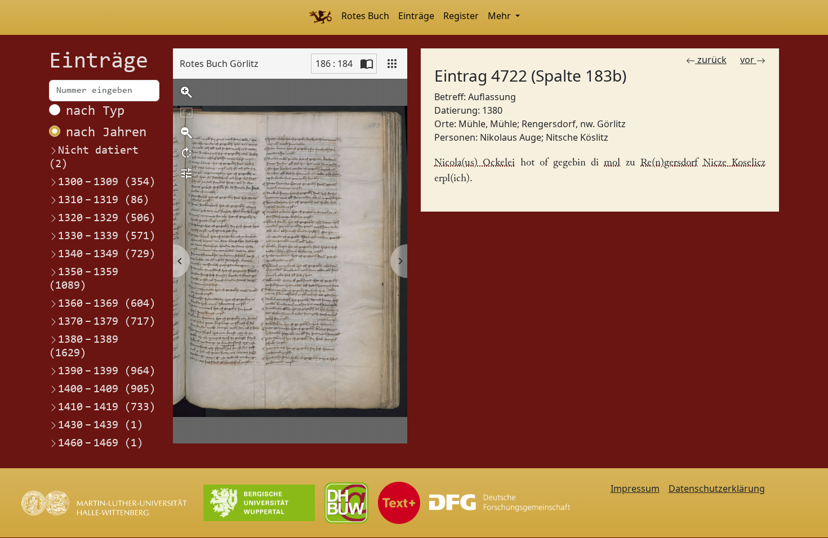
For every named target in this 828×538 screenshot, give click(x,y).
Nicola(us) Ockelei (474, 163)
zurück (711, 59)
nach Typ (95, 111)
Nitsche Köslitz (577, 137)
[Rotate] (186, 153)
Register (461, 16)
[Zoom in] (186, 92)
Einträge (416, 16)
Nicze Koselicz (734, 163)
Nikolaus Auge (510, 137)
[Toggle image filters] (186, 173)
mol (612, 163)
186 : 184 (334, 63)
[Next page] (398, 261)
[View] (392, 63)
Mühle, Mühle (487, 124)
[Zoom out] (186, 133)
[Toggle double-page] (367, 63)
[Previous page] (181, 261)
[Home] (320, 17)
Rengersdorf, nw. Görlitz (574, 124)
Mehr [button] (500, 16)
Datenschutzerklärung (717, 488)
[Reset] (186, 112)
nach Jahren (106, 133)
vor (748, 59)
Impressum (635, 488)
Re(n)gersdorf (668, 163)
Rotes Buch (365, 16)
